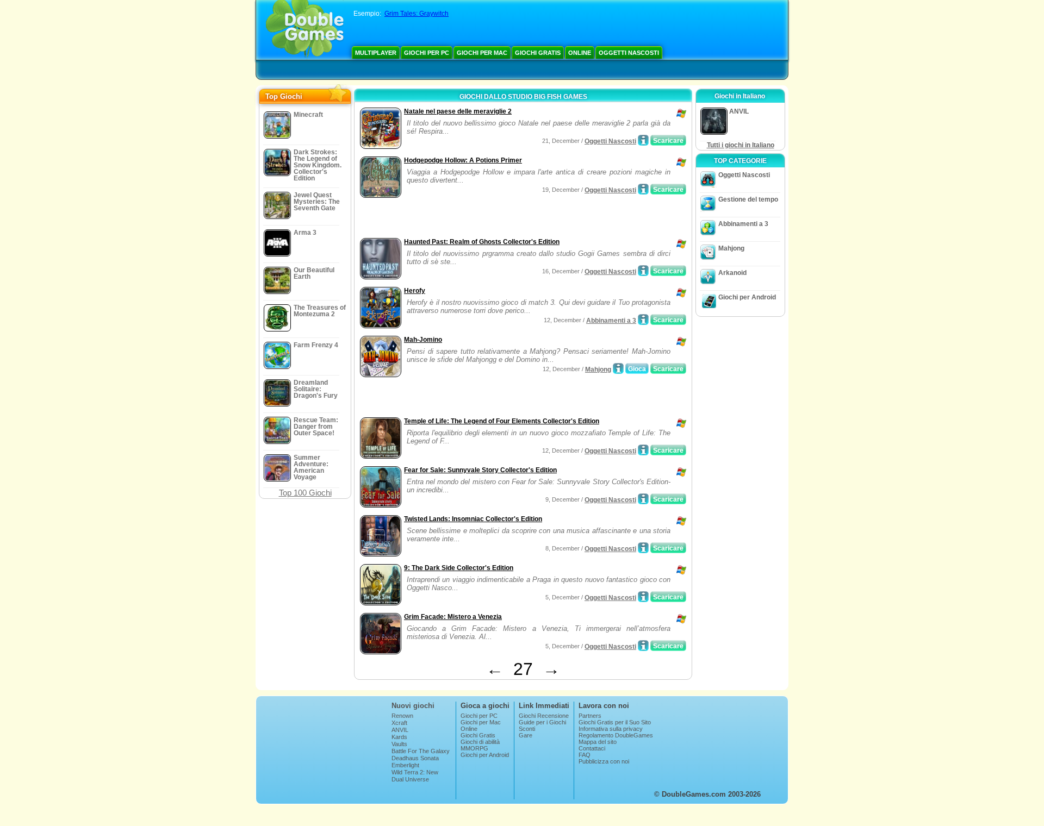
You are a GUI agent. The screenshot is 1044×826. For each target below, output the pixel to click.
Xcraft (399, 722)
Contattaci (592, 748)
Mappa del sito (598, 742)
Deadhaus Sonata (415, 758)
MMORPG (474, 748)
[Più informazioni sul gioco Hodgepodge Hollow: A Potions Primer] (643, 189)
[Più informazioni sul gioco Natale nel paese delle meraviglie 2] (643, 140)
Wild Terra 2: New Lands (414, 775)
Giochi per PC (426, 52)
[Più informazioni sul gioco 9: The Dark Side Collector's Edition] (643, 596)
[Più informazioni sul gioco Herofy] (643, 319)
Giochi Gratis (538, 52)
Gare (525, 735)
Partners (590, 715)
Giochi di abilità (480, 742)
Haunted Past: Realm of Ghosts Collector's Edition (482, 242)
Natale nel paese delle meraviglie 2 (458, 111)
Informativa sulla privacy (611, 728)
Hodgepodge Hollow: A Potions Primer (463, 160)
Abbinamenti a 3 (611, 320)
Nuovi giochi (412, 706)
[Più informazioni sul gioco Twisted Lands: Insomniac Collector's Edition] (643, 547)
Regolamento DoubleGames (616, 735)
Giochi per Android (747, 297)
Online (579, 52)
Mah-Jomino (423, 339)
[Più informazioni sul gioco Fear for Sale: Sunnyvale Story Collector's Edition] (643, 498)
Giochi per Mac (482, 52)
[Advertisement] (484, 219)
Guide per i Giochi (542, 722)
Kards (399, 737)
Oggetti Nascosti (629, 52)
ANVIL (399, 730)
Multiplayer (375, 52)
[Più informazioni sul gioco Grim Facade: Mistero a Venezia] (643, 645)
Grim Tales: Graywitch (416, 13)
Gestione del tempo (748, 199)
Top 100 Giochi (305, 492)
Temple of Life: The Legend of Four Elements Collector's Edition (501, 421)
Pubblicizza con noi (604, 761)
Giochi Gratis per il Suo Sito (615, 722)
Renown (402, 715)
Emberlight (405, 765)
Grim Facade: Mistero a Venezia (453, 617)
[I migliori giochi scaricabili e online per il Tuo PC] (305, 30)
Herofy (414, 291)
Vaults (399, 744)
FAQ (585, 755)
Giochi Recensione (544, 715)
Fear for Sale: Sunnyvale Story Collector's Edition (480, 470)
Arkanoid (732, 273)
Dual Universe (410, 779)
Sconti (527, 728)
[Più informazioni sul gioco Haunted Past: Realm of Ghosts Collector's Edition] (643, 270)
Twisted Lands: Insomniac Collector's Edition (473, 519)
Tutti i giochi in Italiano (740, 145)
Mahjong (598, 369)
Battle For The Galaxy (420, 751)
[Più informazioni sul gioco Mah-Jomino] (618, 368)
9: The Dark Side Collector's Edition (458, 568)
